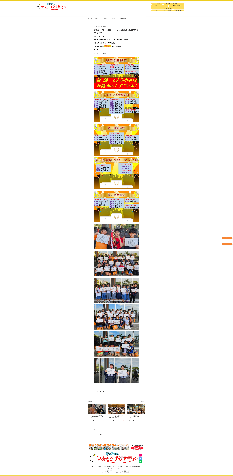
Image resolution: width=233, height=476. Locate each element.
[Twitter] (140, 458)
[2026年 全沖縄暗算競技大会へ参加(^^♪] (97, 409)
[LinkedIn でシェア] (100, 391)
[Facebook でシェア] (94, 391)
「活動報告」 (113, 18)
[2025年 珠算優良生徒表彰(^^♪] (136, 409)
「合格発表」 (97, 18)
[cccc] (140, 461)
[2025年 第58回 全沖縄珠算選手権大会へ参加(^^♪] (116, 409)
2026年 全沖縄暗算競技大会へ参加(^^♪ (96, 416)
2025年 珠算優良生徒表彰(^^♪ (135, 416)
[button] (143, 18)
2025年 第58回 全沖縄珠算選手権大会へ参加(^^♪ (116, 416)
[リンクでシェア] (103, 391)
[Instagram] (140, 455)
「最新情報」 (105, 18)
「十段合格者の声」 (123, 18)
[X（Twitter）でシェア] (97, 391)
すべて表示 (143, 401)
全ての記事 (90, 18)
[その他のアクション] (138, 26)
